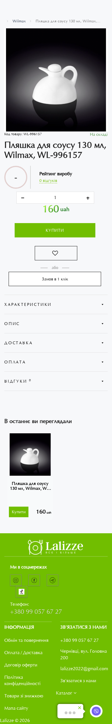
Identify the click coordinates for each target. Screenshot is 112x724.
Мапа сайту (16, 708)
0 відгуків (48, 180)
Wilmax (19, 21)
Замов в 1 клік (55, 279)
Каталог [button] (65, 693)
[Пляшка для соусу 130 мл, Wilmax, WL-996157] (56, 79)
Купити (55, 230)
